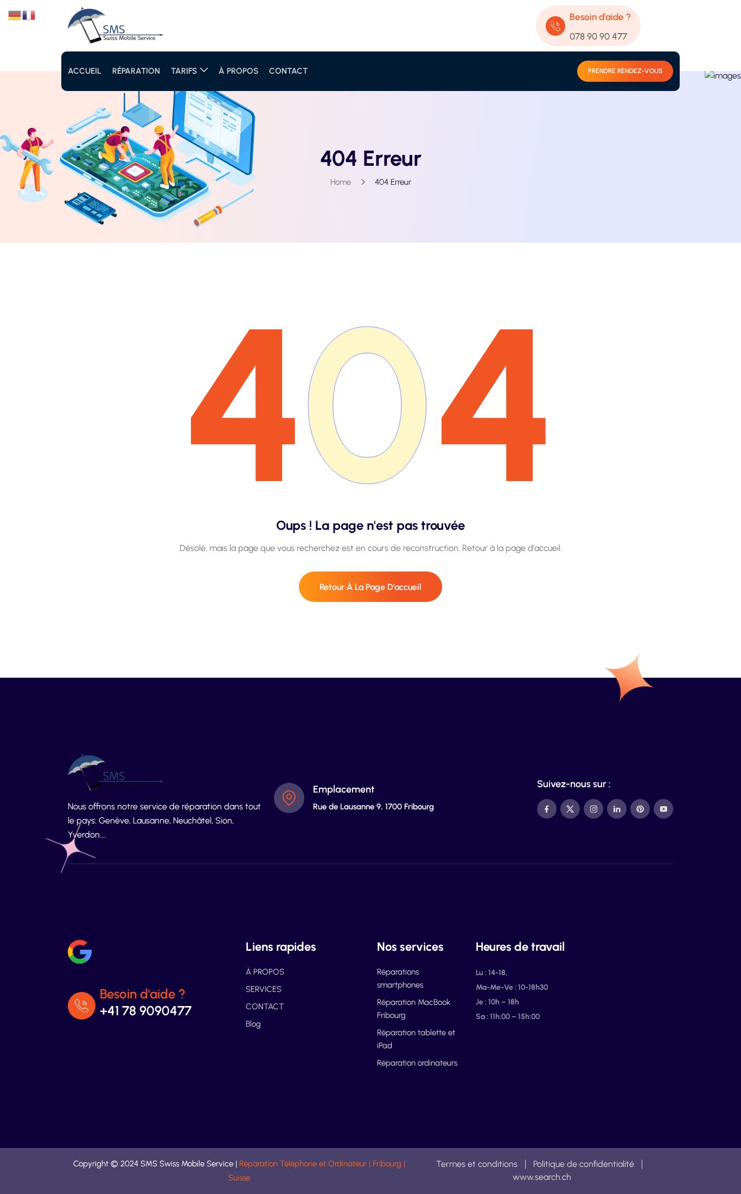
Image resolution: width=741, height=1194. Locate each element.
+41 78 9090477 (145, 1010)
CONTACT (288, 71)
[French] (29, 14)
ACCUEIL (84, 71)
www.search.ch (542, 1177)
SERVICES (264, 989)
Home (340, 182)
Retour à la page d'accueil (370, 587)
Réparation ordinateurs (417, 1063)
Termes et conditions (477, 1164)
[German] (15, 14)
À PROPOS (238, 71)
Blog (253, 1024)
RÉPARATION (136, 71)
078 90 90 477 (598, 36)
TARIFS (184, 71)
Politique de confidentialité (583, 1164)
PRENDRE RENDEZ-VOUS (625, 71)
